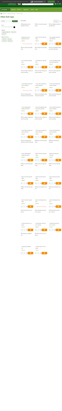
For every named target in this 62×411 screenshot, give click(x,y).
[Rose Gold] (8, 27)
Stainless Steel (6, 32)
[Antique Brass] (6, 27)
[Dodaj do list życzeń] (32, 25)
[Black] (14, 27)
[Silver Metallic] (2, 27)
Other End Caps (20, 13)
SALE (36, 9)
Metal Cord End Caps (11, 13)
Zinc (4, 34)
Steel (14, 32)
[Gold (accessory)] (4, 27)
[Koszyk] (60, 4)
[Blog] (55, 4)
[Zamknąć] (58, 1)
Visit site (51, 1)
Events (32, 9)
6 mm (9, 38)
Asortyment (4, 9)
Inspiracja (25, 9)
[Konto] (58, 4)
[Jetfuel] (12, 27)
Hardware (4, 13)
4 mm (4, 38)
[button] (19, 10)
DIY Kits (19, 9)
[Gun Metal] (10, 27)
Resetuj (15, 21)
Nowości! (13, 9)
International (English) (38, 1)
